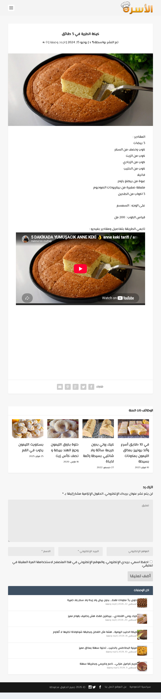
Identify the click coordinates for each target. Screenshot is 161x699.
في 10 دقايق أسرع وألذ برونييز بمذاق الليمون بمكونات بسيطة (135, 453)
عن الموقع (121, 687)
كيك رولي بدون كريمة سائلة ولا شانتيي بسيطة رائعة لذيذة (98, 453)
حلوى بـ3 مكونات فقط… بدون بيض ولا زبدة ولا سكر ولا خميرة (102, 600)
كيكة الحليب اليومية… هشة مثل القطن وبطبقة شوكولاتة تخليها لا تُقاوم (95, 632)
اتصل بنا (109, 687)
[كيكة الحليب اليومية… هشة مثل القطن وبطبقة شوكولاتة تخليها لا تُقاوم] (142, 635)
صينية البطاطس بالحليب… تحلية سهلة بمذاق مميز (108, 648)
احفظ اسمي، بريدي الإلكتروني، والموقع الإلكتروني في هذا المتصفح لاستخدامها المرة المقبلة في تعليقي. (82, 564)
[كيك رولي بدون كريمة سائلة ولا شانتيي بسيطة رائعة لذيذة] (98, 428)
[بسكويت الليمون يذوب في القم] (27, 428)
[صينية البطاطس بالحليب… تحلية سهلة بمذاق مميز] (142, 651)
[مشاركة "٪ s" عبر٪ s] (91, 387)
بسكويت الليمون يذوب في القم (30, 447)
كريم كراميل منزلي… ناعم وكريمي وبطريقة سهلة (108, 664)
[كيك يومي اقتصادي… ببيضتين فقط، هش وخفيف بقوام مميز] (142, 619)
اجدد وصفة (57, 42)
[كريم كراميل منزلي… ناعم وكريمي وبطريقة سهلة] (142, 666)
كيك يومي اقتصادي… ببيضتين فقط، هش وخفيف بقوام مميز (102, 616)
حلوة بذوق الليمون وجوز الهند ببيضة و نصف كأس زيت (65, 450)
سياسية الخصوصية (140, 687)
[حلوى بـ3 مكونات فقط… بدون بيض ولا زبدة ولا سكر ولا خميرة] (142, 603)
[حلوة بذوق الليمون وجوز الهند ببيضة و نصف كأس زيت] (63, 428)
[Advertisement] (80, 334)
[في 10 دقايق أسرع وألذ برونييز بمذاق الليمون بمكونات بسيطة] (133, 428)
